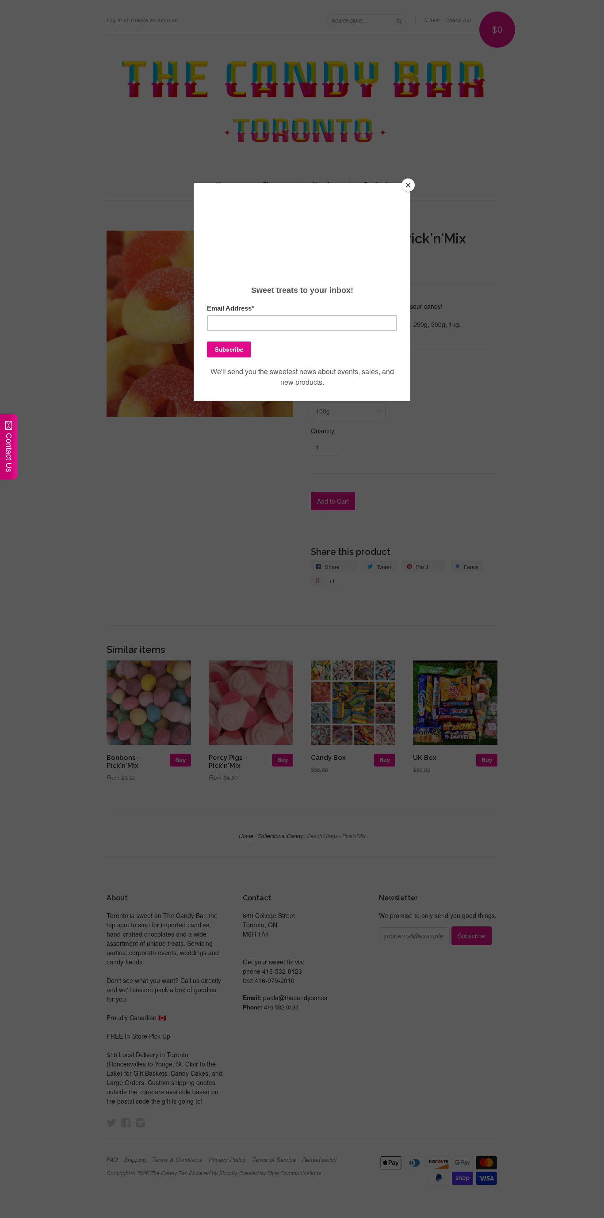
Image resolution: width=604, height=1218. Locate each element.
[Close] (408, 185)
